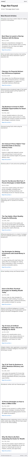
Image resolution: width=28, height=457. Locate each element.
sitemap (21, 455)
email (26, 455)
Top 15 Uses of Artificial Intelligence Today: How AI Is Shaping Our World (12, 327)
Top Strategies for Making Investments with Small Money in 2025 (13, 253)
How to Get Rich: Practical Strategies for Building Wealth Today (12, 290)
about (25, 1)
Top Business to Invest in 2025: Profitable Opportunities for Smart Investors (14, 108)
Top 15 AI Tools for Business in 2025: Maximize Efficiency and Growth (12, 366)
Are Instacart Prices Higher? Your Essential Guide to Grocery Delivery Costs (13, 145)
